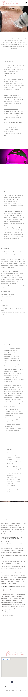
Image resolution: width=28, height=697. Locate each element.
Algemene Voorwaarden (9, 686)
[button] (26, 3)
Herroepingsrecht (23, 687)
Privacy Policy (19, 686)
